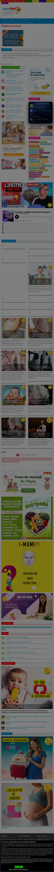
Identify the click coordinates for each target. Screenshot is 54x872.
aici (9, 852)
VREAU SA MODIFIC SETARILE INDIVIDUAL (18, 869)
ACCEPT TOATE (19, 866)
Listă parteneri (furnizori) (6, 863)
